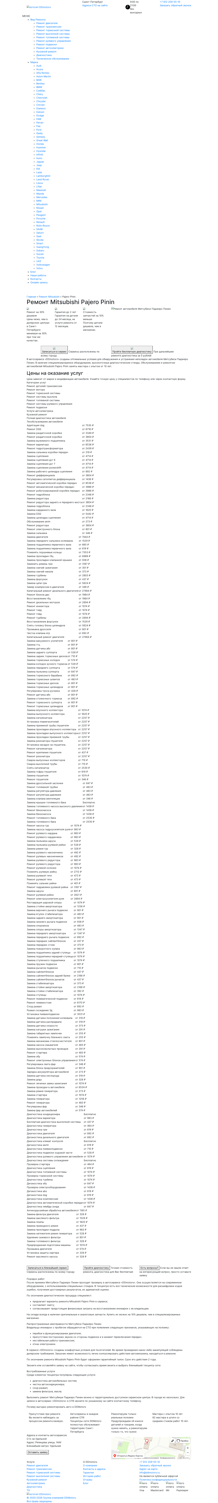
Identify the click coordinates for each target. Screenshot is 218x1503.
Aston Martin (43, 76)
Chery (39, 94)
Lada (39, 172)
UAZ (38, 261)
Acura (39, 69)
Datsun (40, 111)
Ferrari (39, 122)
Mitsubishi (42, 204)
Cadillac (40, 90)
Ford (38, 129)
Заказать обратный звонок (175, 5)
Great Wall (42, 140)
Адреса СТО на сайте (95, 5)
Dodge (40, 115)
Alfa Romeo (42, 72)
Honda (40, 143)
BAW (39, 79)
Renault (40, 222)
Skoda (39, 239)
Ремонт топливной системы (52, 37)
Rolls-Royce (43, 225)
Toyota (40, 257)
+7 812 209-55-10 (170, 1)
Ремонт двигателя (47, 23)
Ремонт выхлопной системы (53, 33)
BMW (39, 87)
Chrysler (41, 101)
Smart (39, 243)
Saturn (40, 232)
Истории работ (92, 1476)
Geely (39, 133)
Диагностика (44, 55)
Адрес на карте (148, 1468)
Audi (38, 65)
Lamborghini (43, 175)
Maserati (41, 190)
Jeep (39, 165)
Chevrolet (41, 97)
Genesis (40, 136)
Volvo (39, 268)
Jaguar (40, 161)
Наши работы (38, 275)
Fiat (38, 126)
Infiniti (39, 154)
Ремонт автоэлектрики (50, 47)
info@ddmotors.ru (149, 1472)
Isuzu (39, 158)
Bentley (40, 83)
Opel (39, 211)
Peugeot (41, 214)
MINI (38, 200)
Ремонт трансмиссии (48, 26)
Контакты (36, 278)
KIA (38, 168)
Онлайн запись (39, 282)
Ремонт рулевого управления (53, 40)
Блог (33, 271)
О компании (90, 1465)
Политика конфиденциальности (158, 1479)
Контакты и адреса (94, 1468)
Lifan (39, 186)
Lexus (39, 182)
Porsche (40, 218)
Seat (38, 236)
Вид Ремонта (38, 19)
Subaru (40, 250)
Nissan (40, 207)
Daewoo (41, 108)
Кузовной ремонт (46, 51)
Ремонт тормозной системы (53, 30)
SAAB (39, 229)
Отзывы (87, 1479)
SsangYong (42, 246)
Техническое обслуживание (52, 58)
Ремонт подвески (46, 44)
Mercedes (41, 197)
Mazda (40, 193)
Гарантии (88, 1472)
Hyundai (41, 151)
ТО (28, 1490)
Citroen (40, 104)
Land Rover (42, 179)
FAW (38, 119)
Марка (34, 62)
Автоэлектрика (36, 1483)
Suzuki (40, 254)
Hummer (41, 147)
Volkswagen (43, 264)
